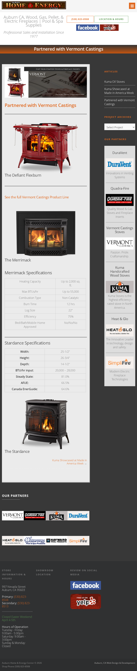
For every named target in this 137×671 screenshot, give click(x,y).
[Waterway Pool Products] (35, 540)
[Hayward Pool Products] (57, 540)
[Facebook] (87, 30)
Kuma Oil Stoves (114, 82)
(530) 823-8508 (80, 19)
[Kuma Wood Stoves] (57, 516)
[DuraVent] (78, 516)
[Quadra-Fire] (35, 516)
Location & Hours (111, 19)
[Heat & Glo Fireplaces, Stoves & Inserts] (13, 540)
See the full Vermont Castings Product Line (37, 197)
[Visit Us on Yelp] (85, 608)
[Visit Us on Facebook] (85, 589)
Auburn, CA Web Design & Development (114, 662)
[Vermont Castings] (13, 516)
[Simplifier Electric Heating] (120, 367)
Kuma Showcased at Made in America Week (69, 461)
